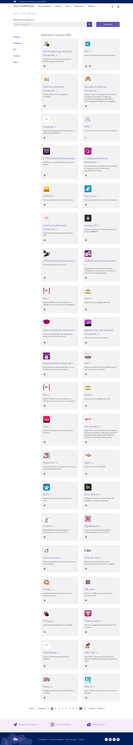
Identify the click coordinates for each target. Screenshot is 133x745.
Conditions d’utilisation (56, 739)
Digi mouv (90, 196)
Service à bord (51, 557)
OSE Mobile (50, 652)
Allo (45, 298)
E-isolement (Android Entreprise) (96, 160)
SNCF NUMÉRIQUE (23, 6)
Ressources (79, 6)
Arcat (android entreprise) (57, 363)
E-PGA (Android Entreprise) (58, 158)
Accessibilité (43, 739)
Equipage (48, 126)
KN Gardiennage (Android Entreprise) (57, 53)
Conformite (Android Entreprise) (54, 227)
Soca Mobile (91, 494)
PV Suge (48, 621)
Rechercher (108, 24)
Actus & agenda (44, 6)
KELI (87, 51)
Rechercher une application (23, 20)
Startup (58, 6)
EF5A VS (48, 196)
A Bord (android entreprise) (58, 330)
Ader (87, 298)
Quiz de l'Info (92, 557)
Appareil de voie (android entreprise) (98, 332)
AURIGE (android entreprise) (100, 260)
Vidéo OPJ (49, 462)
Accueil (16, 13)
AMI (87, 363)
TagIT (87, 462)
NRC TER (89, 652)
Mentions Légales (71, 739)
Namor (47, 686)
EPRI (87, 126)
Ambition (91, 6)
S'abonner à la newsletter (27, 724)
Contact (81, 739)
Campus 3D (91, 225)
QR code (89, 589)
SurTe (46, 494)
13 (85, 709)
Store (68, 6)
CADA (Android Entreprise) (58, 260)
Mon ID (88, 686)
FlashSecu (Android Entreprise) (53, 88)
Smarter (47, 526)
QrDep (47, 589)
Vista (46, 426)
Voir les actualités (98, 724)
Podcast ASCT (92, 621)
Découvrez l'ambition (63, 724)
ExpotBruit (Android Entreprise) (95, 88)
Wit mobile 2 (92, 426)
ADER (88, 394)
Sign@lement (92, 526)
